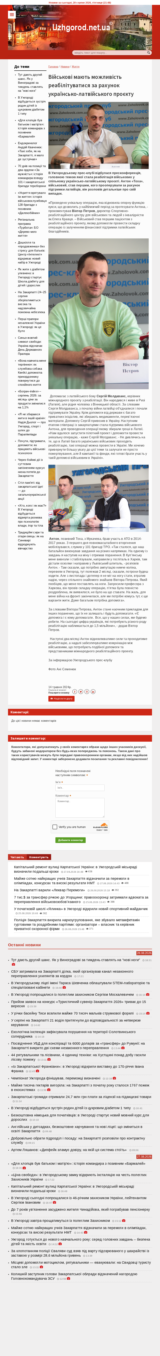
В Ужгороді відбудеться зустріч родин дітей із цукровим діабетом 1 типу (32, 105)
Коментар (63, 796)
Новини (65, 66)
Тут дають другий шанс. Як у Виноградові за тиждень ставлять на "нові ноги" (30, 82)
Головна (53, 66)
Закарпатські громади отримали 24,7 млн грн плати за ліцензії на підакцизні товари (81, 1097)
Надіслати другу (61, 698)
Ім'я (59, 782)
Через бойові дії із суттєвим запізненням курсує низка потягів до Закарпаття (31, 467)
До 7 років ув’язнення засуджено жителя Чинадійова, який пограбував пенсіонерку (80, 1209)
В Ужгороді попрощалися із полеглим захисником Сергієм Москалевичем (72, 995)
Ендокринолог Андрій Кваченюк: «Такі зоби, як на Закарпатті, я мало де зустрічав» (31, 151)
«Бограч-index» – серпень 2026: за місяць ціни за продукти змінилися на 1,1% (31, 399)
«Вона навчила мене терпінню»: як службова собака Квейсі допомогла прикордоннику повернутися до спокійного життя (32, 372)
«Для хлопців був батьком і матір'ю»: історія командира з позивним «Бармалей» (31, 128)
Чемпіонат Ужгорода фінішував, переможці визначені (56, 1078)
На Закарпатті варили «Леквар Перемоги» (50, 890)
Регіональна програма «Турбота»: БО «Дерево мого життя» (28, 227)
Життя (75, 66)
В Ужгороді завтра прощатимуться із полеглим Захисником (60, 1221)
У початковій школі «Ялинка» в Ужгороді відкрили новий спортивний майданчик (81, 909)
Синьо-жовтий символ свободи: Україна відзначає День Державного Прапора (30, 345)
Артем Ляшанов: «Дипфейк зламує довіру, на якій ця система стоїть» (69, 1150)
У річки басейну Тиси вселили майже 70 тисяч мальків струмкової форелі (73, 1013)
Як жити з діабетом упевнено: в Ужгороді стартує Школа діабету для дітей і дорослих (31, 277)
